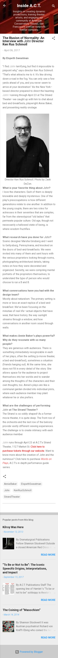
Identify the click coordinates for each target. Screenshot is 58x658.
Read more (48, 554)
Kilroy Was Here (13, 527)
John (7, 490)
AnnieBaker (10, 483)
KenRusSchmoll (22, 490)
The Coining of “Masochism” (21, 610)
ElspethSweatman (31, 483)
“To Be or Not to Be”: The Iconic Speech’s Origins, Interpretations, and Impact (25, 568)
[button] (53, 38)
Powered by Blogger (31, 651)
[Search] (53, 6)
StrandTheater (12, 496)
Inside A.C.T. (29, 5)
